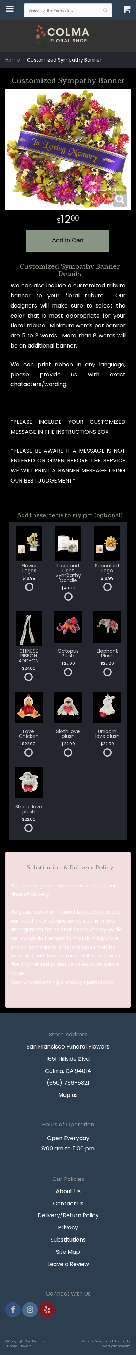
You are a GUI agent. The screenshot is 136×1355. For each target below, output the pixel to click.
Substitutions (68, 1240)
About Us (68, 1191)
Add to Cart (68, 240)
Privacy (68, 1228)
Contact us (68, 1203)
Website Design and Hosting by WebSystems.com (106, 1343)
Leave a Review (68, 1264)
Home (12, 59)
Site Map (68, 1252)
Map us (68, 1095)
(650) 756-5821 (68, 1083)
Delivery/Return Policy (68, 1215)
